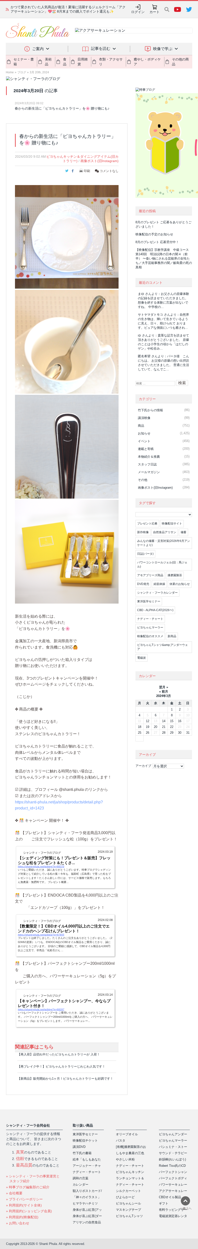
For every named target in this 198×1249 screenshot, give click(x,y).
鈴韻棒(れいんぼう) (172, 1159)
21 (163, 727)
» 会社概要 (14, 1193)
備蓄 (183, 532)
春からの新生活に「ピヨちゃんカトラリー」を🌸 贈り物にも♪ (62, 108)
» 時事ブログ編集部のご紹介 (28, 1187)
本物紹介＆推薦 (149, 456)
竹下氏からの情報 (150, 410)
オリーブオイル (127, 1134)
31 (188, 732)
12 (147, 721)
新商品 (172, 636)
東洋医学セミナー (148, 601)
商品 (141, 425)
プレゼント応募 (147, 523)
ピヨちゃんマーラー (150, 627)
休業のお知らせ (180, 584)
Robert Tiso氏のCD (172, 1165)
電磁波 (141, 657)
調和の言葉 (80, 1178)
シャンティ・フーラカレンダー (157, 592)
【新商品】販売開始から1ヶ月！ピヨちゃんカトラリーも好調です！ (65, 1078)
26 (147, 732)
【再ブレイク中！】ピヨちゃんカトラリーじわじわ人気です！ (61, 1066)
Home (10, 72)
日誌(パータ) (145, 553)
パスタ (120, 1140)
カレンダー (80, 1184)
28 (163, 732)
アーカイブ (143, 766)
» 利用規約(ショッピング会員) (29, 1211)
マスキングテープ (128, 1210)
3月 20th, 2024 (39, 72)
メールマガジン (149, 472)
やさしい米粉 (125, 1159)
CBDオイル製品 (170, 1197)
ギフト (163, 1203)
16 (179, 721)
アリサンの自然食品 (87, 1222)
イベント (144, 441)
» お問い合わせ (17, 1223)
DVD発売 (143, 584)
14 (163, 721)
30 (179, 732)
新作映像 (143, 532)
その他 (142, 480)
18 (139, 727)
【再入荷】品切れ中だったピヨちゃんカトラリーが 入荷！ (58, 1054)
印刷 (87, 171)
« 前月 (163, 691)
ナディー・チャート (150, 619)
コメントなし (109, 171)
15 (171, 721)
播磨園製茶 (175, 575)
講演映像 (144, 418)
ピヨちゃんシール (128, 1203)
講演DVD (79, 1147)
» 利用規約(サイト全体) (24, 1205)
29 (171, 732)
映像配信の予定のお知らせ (154, 234)
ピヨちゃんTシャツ (129, 1216)
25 (139, 732)
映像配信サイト (172, 523)
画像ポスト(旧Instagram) (99, 161)
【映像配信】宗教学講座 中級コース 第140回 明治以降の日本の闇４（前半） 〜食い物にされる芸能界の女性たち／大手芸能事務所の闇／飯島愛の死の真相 (163, 258)
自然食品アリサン (164, 532)
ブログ (21, 72)
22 (171, 727)
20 (155, 727)
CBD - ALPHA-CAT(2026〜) (155, 610)
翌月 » (163, 687)
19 (147, 727)
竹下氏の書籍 (82, 1153)
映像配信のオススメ (150, 636)
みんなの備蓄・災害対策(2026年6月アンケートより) (163, 543)
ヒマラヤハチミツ (85, 1203)
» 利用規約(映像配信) (22, 1217)
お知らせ (144, 433)
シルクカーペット (128, 1191)
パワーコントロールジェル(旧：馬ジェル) (162, 564)
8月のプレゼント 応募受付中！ (157, 242)
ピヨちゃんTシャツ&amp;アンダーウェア (162, 647)
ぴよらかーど (125, 1197)
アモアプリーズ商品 (150, 575)
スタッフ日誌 (147, 464)
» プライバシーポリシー (24, 1199)
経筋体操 (159, 584)
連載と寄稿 (146, 449)
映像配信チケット (85, 1140)
